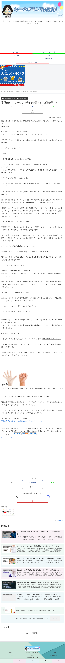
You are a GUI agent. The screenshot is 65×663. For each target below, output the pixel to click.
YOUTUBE (53, 652)
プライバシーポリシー (32, 657)
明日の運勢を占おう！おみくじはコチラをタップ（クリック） (22, 421)
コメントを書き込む (32, 633)
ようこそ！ (12, 652)
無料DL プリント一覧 (32, 652)
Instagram (32, 655)
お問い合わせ (53, 655)
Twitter (12, 655)
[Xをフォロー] (16, 496)
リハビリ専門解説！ (22, 98)
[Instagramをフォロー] (48, 496)
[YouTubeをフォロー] (32, 501)
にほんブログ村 (6, 437)
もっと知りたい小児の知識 (9, 98)
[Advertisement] (32, 37)
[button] (32, 112)
